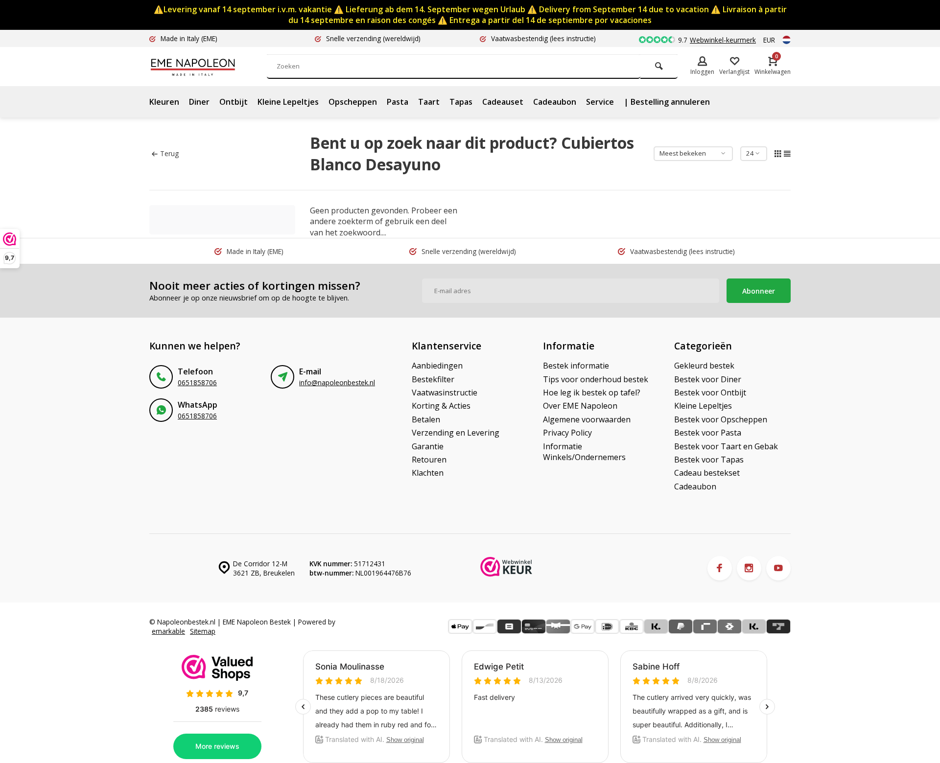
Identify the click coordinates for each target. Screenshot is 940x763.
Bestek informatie (576, 365)
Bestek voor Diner (707, 379)
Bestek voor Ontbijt (710, 392)
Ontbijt (233, 101)
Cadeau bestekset (707, 472)
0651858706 (197, 382)
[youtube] (778, 568)
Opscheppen (353, 101)
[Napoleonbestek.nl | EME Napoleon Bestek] (208, 66)
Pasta (397, 101)
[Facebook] (719, 568)
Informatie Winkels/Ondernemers (584, 451)
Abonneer (758, 291)
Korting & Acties (441, 405)
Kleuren (164, 101)
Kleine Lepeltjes (288, 101)
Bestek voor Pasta (707, 432)
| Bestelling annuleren (667, 101)
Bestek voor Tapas (709, 459)
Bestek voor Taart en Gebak (726, 446)
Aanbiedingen (437, 365)
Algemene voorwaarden (587, 419)
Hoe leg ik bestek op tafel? (591, 392)
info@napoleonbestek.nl (337, 382)
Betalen (426, 419)
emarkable (168, 631)
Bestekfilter (433, 379)
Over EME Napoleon (580, 405)
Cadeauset (502, 101)
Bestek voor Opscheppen (720, 419)
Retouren (429, 459)
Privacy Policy (567, 432)
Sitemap (202, 631)
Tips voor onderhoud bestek (595, 379)
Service (600, 101)
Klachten (428, 472)
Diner (199, 101)
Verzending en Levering (455, 432)
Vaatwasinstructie (444, 392)
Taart (429, 101)
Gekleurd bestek (704, 365)
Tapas (460, 101)
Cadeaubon (554, 101)
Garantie (428, 446)
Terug (169, 153)
